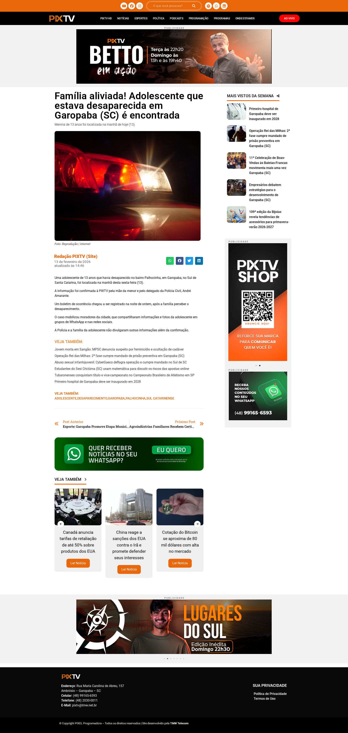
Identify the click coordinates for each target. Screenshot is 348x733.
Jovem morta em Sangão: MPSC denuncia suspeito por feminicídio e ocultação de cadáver (119, 349)
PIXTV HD (106, 18)
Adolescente (66, 398)
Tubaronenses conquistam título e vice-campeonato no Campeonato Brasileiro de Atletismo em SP (124, 375)
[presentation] (61, 524)
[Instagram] (139, 5)
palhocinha (136, 398)
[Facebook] (131, 5)
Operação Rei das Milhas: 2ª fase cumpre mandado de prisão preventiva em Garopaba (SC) (119, 356)
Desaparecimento (92, 398)
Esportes (141, 18)
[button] (170, 261)
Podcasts (176, 18)
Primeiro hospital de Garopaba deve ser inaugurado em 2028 (98, 382)
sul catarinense (160, 398)
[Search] (193, 6)
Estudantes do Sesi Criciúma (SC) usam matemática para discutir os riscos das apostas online (122, 369)
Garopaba (116, 398)
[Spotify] (208, 5)
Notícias (123, 18)
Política (158, 18)
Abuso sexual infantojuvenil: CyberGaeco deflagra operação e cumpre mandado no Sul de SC (121, 362)
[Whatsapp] (216, 5)
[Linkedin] (224, 5)
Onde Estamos (245, 18)
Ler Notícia (78, 563)
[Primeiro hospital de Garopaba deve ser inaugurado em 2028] (236, 111)
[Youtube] (123, 5)
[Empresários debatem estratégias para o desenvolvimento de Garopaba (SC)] (236, 187)
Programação (198, 18)
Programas (222, 18)
